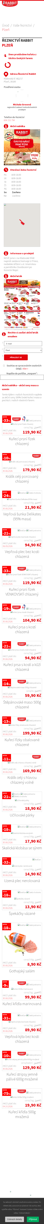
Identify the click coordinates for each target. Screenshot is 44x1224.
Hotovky (22, 1187)
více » (25, 368)
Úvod (5, 25)
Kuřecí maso (22, 1150)
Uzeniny (22, 1182)
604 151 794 (9, 120)
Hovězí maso (22, 1160)
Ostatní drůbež (22, 1172)
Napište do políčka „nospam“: (22, 373)
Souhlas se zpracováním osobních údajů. (24, 367)
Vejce (22, 1177)
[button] (22, 222)
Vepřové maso (22, 1155)
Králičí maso (22, 1165)
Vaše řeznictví (22, 25)
